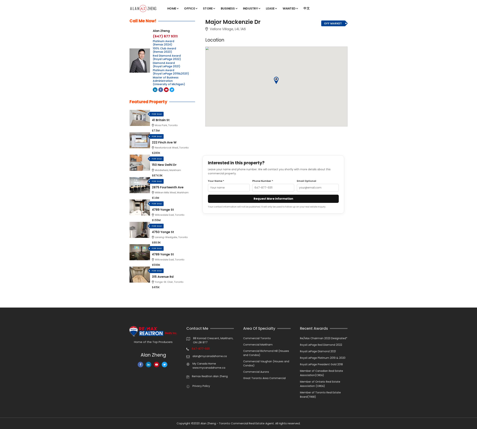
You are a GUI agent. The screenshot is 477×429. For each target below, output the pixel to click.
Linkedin (155, 89)
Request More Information (273, 199)
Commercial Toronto (257, 338)
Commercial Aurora (256, 372)
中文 (307, 8)
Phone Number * (262, 181)
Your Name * (216, 181)
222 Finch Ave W (164, 142)
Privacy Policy (201, 386)
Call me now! (142, 21)
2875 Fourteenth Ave (168, 187)
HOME (171, 8)
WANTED (289, 8)
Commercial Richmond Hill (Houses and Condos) (266, 353)
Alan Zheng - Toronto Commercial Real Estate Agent (237, 423)
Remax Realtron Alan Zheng (210, 376)
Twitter (172, 89)
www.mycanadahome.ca (208, 368)
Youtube (166, 89)
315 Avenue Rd (162, 276)
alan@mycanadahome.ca (209, 356)
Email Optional (306, 181)
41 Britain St (161, 120)
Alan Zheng (161, 31)
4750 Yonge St (163, 232)
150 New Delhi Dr (164, 165)
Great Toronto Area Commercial (264, 378)
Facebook (160, 89)
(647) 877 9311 (165, 36)
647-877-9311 (201, 349)
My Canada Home (204, 363)
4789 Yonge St (163, 209)
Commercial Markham (258, 344)
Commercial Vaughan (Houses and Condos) (266, 363)
